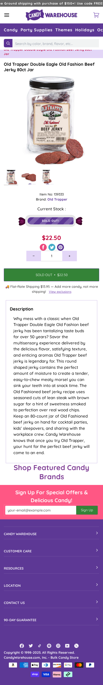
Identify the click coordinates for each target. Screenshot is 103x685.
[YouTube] (67, 646)
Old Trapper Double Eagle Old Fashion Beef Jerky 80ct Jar (49, 66)
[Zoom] (13, 158)
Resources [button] (13, 568)
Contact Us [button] (14, 603)
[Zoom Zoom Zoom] (51, 120)
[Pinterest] (49, 646)
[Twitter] (31, 646)
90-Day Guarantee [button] (20, 620)
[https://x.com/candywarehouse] (76, 646)
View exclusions (60, 292)
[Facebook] (22, 646)
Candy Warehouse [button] (20, 534)
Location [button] (12, 585)
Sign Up (87, 510)
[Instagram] (58, 646)
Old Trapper (57, 199)
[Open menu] (11, 15)
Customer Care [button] (18, 551)
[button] (10, 30)
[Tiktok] (40, 646)
